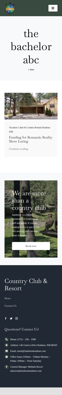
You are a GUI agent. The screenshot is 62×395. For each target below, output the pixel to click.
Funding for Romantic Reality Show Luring (31, 139)
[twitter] (11, 318)
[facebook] (6, 318)
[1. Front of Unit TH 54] (31, 94)
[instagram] (16, 318)
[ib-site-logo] (10, 3)
